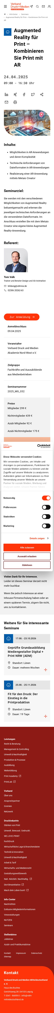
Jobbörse (8, 939)
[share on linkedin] (6, 94)
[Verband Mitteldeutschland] (5, 14)
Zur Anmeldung (20, 317)
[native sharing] (41, 94)
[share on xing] (15, 94)
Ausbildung (9, 765)
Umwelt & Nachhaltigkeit (15, 754)
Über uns (8, 795)
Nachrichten (9, 904)
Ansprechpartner (12, 801)
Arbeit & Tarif (10, 862)
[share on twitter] (32, 94)
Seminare (8, 925)
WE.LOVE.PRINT (12, 836)
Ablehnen (27, 565)
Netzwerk (8, 811)
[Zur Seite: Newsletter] (32, 6)
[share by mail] (6, 102)
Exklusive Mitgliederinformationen (19, 909)
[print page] (15, 102)
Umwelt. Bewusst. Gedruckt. (17, 830)
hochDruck (9, 841)
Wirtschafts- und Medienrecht (18, 868)
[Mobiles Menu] (5, 6)
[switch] (46, 507)
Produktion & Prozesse (14, 760)
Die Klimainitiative (12, 885)
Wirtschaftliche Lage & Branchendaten (22, 846)
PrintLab (8, 782)
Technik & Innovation (13, 852)
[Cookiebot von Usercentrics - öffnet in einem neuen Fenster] (38, 446)
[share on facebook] (24, 94)
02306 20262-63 (15, 290)
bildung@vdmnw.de (17, 286)
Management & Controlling (16, 749)
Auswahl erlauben (27, 556)
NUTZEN (8, 920)
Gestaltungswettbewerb (15, 873)
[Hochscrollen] (47, 1006)
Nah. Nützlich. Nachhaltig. (16, 879)
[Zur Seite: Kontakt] (44, 6)
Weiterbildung (10, 770)
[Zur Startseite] (20, 6)
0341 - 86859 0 (13, 995)
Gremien (8, 806)
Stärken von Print (12, 825)
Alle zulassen (27, 547)
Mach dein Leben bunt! (15, 890)
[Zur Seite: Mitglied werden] (50, 6)
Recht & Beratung (12, 744)
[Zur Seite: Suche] (38, 6)
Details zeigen (37, 538)
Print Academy (11, 776)
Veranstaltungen (12, 915)
